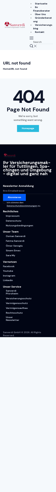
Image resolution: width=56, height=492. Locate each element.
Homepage (28, 128)
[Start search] (31, 46)
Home (6, 68)
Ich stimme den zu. (24, 204)
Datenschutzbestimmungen (22, 206)
